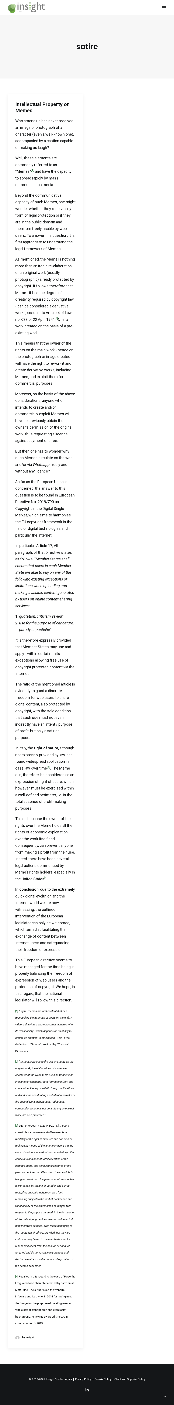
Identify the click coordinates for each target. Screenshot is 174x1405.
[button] (164, 7)
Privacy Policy (83, 1379)
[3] (48, 767)
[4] (46, 877)
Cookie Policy (103, 1379)
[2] (56, 318)
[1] (32, 170)
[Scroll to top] (165, 1396)
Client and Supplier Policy (129, 1379)
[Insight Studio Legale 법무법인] (26, 7)
